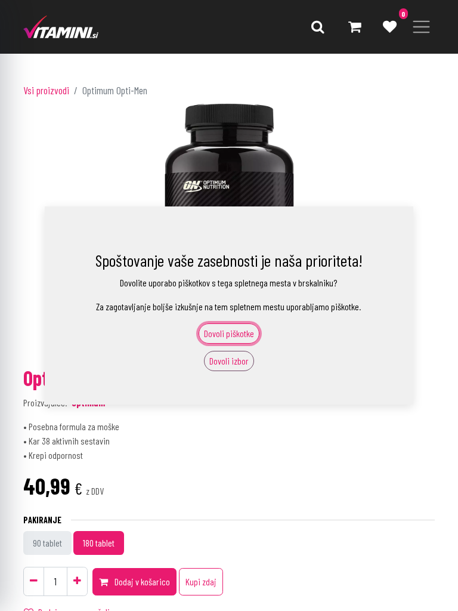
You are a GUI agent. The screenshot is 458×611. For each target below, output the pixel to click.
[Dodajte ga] (77, 581)
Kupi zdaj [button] (200, 581)
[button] (318, 27)
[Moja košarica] (354, 27)
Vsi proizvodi (46, 90)
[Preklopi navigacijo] (421, 27)
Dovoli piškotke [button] (229, 333)
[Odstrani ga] (33, 581)
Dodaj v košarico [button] (141, 581)
